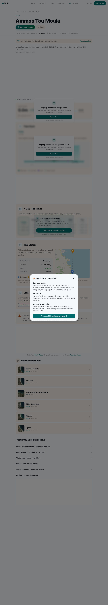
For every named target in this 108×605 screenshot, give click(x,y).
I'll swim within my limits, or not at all (54, 316)
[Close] (73, 278)
